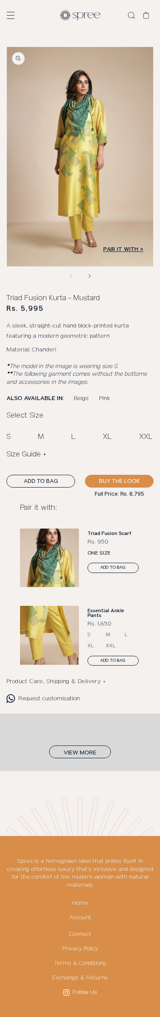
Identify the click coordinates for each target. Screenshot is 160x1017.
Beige (81, 398)
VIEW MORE (80, 752)
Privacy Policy (80, 949)
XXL (146, 437)
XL (107, 437)
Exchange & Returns (80, 978)
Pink (104, 398)
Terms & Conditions (80, 963)
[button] (10, 15)
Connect (80, 934)
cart (148, 16)
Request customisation (49, 698)
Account (80, 918)
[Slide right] (89, 275)
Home (80, 903)
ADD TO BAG (41, 481)
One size (99, 553)
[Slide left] (70, 275)
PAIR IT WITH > (123, 249)
